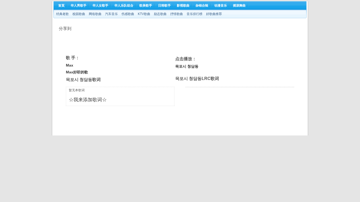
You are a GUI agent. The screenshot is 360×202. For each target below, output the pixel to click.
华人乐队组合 (123, 5)
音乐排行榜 (194, 14)
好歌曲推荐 (214, 14)
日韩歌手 (164, 5)
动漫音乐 (220, 5)
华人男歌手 (78, 5)
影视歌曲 (183, 5)
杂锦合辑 (202, 5)
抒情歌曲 (176, 14)
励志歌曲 (160, 14)
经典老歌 (62, 14)
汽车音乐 (111, 14)
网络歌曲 (95, 14)
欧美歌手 (145, 5)
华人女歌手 (100, 5)
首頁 (61, 5)
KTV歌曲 (144, 14)
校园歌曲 (78, 14)
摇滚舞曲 (239, 5)
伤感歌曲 (127, 14)
